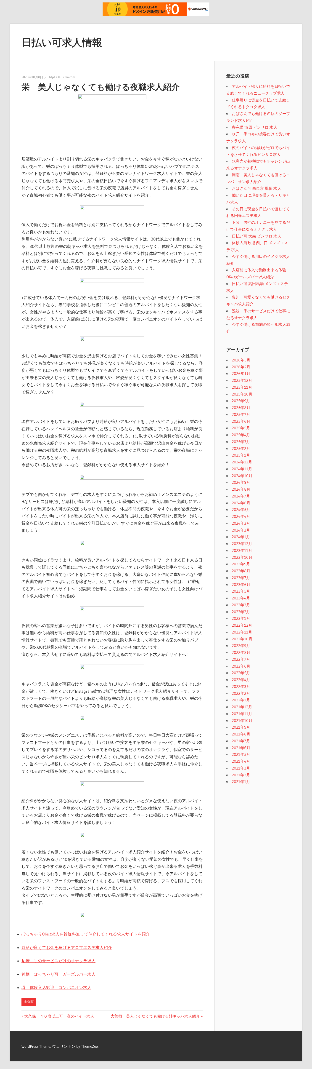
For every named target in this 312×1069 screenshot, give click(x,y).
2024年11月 (242, 468)
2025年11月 (242, 387)
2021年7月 (241, 740)
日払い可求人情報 (61, 42)
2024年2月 (241, 530)
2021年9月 (241, 727)
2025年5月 (241, 427)
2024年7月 (241, 496)
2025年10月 (242, 394)
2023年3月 (241, 604)
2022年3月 (241, 686)
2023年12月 (242, 543)
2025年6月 (241, 421)
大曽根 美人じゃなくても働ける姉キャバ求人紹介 (155, 1016)
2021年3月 (241, 768)
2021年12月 (242, 706)
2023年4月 (241, 598)
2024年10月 (242, 475)
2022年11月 (242, 632)
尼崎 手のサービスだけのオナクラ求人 (58, 960)
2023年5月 (241, 591)
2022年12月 (242, 625)
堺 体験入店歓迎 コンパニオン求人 (56, 987)
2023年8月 (241, 570)
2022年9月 (241, 645)
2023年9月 (241, 563)
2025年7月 (241, 414)
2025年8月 (241, 407)
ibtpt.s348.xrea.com (61, 77)
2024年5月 (241, 509)
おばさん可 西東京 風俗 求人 (256, 188)
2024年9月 (241, 482)
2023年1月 (241, 618)
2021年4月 (241, 761)
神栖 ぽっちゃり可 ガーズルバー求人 (58, 974)
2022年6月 (241, 666)
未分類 (29, 1002)
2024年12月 (242, 462)
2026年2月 (241, 366)
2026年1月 (241, 373)
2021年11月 (242, 713)
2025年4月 (241, 434)
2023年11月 (242, 550)
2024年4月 (241, 516)
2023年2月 (241, 611)
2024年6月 (241, 502)
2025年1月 (241, 455)
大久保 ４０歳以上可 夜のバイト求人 (59, 1016)
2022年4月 (241, 679)
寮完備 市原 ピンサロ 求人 (254, 127)
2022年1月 (241, 700)
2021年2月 (241, 774)
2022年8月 (241, 652)
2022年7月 (241, 659)
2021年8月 (241, 734)
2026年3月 (241, 360)
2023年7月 (241, 577)
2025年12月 (242, 380)
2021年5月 (241, 754)
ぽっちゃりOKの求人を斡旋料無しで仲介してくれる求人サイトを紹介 (85, 934)
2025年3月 (241, 441)
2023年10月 (242, 557)
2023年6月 (241, 584)
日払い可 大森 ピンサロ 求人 (256, 236)
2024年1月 (241, 536)
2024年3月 (241, 523)
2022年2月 (241, 693)
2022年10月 (242, 638)
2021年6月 (241, 747)
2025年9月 (241, 400)
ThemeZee (89, 1046)
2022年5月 (241, 672)
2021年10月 (242, 720)
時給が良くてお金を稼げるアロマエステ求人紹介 (66, 947)
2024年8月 (241, 489)
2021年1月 (241, 781)
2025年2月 (241, 448)
